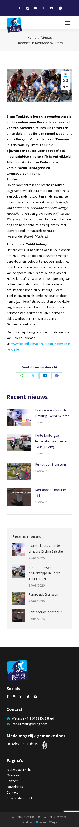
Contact (12, 792)
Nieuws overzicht (19, 769)
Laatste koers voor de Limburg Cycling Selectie (52, 413)
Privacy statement (19, 798)
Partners (13, 781)
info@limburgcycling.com (28, 724)
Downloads (15, 787)
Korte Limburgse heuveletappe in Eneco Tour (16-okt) (51, 441)
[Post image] (19, 417)
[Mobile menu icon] (67, 22)
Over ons (13, 775)
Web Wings (50, 822)
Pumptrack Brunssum (50, 464)
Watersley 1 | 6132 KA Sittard (32, 718)
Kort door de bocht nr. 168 (51, 493)
